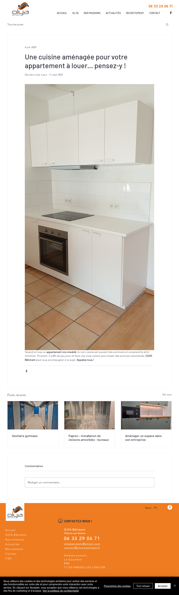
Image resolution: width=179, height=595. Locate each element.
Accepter (163, 586)
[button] (167, 24)
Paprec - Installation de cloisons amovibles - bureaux (89, 438)
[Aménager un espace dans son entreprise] (146, 415)
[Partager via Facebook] (26, 371)
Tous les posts (15, 24)
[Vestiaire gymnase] (33, 415)
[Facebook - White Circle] (169, 507)
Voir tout (167, 394)
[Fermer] (175, 585)
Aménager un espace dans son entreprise (143, 438)
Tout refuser (143, 586)
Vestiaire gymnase (25, 436)
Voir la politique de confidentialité (61, 590)
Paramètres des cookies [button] (117, 586)
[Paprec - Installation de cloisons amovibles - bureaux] (89, 415)
